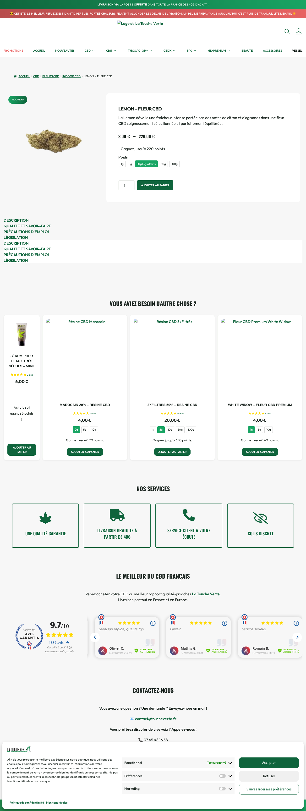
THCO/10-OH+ (138, 50)
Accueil (39, 50)
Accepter (269, 763)
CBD (88, 50)
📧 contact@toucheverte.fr (153, 718)
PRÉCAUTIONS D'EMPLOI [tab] (26, 231)
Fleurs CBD (50, 76)
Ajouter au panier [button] (22, 450)
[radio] (122, 164)
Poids (123, 157)
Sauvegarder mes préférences (269, 789)
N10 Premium (217, 50)
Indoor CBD (71, 76)
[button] (287, 31)
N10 (189, 50)
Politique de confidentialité (27, 802)
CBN (109, 50)
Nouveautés (65, 50)
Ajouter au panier (155, 185)
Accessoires (272, 50)
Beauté (247, 50)
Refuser (269, 776)
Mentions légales (56, 802)
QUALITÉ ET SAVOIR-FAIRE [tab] (27, 226)
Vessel (297, 50)
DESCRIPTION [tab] (16, 220)
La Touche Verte (206, 594)
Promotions (13, 50)
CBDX (167, 50)
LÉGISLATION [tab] (16, 237)
